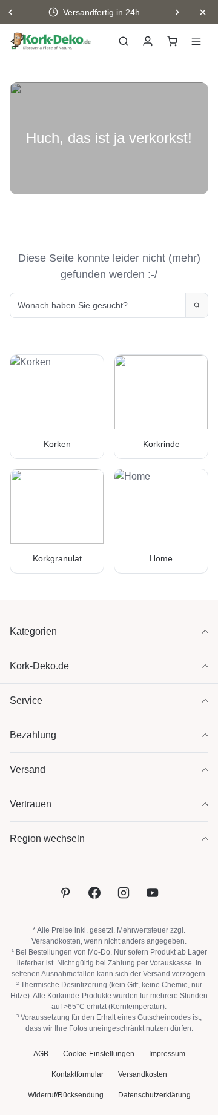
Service (26, 700)
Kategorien (33, 631)
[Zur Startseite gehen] (51, 41)
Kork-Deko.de (39, 666)
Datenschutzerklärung (154, 1095)
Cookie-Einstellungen (98, 1054)
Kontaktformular (77, 1074)
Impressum (167, 1054)
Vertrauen (30, 804)
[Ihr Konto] (148, 41)
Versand (27, 769)
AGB (40, 1054)
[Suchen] (123, 41)
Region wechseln (47, 838)
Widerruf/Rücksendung (66, 1095)
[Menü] (196, 41)
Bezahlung (33, 735)
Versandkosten (56, 941)
